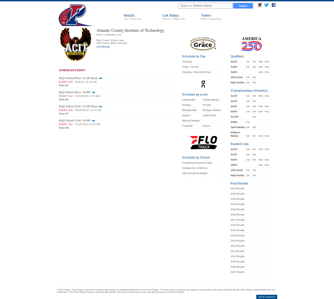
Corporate (187, 126)
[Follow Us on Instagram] (260, 6)
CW (254, 62)
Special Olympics (191, 120)
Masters (186, 115)
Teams (211, 17)
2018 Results (238, 214)
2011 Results (237, 251)
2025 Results (238, 188)
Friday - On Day (190, 67)
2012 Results (238, 246)
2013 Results (238, 240)
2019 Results (238, 209)
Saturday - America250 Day (196, 72)
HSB (260, 62)
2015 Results (238, 230)
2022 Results (238, 204)
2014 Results (238, 235)
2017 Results (238, 220)
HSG (267, 62)
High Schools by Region (195, 173)
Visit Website (103, 46)
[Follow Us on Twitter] (266, 6)
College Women (210, 99)
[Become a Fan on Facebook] (273, 6)
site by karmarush (266, 297)
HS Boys (186, 105)
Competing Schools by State (197, 162)
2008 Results (238, 267)
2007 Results (238, 272)
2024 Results (238, 193)
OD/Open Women (211, 110)
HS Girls (206, 105)
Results (132, 17)
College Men (189, 99)
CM (247, 62)
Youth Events (209, 115)
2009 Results (238, 261)
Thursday (187, 61)
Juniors (206, 126)
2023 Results (238, 199)
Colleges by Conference (195, 168)
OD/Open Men (189, 110)
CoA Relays (173, 17)
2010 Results (238, 256)
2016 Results (238, 225)
